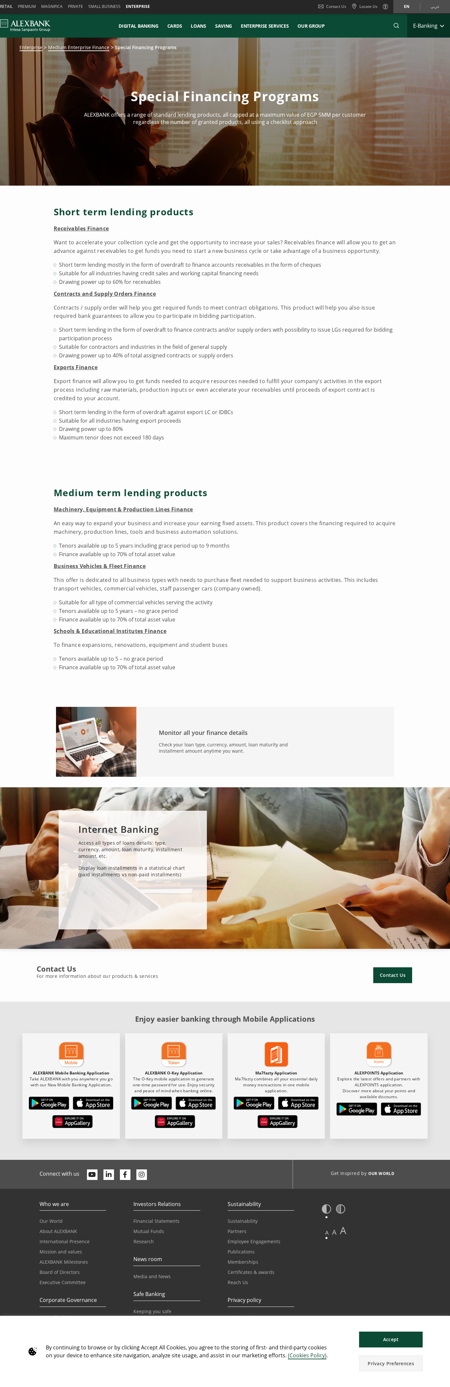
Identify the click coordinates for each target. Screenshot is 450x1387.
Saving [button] (223, 26)
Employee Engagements (254, 1241)
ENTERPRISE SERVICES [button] (265, 26)
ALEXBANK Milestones (64, 1262)
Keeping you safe (152, 1311)
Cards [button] (174, 26)
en (406, 6)
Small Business (104, 6)
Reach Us (238, 1282)
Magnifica (52, 6)
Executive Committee (63, 1282)
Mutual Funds (148, 1231)
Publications (241, 1252)
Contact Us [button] (393, 975)
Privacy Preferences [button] (391, 1363)
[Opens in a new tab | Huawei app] (72, 1123)
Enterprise (138, 6)
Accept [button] (391, 1339)
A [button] (327, 1232)
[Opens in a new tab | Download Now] (49, 1104)
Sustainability (243, 1221)
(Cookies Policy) (307, 1355)
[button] (396, 25)
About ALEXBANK (58, 1231)
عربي (435, 6)
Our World (51, 1221)
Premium (27, 6)
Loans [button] (198, 26)
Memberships (243, 1262)
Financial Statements (156, 1221)
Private (75, 6)
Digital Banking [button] (138, 26)
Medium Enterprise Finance (78, 47)
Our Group (310, 26)
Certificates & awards (251, 1272)
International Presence (65, 1241)
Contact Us (336, 6)
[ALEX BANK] (25, 25)
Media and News (152, 1276)
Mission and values (61, 1252)
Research (143, 1241)
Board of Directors (60, 1272)
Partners (237, 1231)
